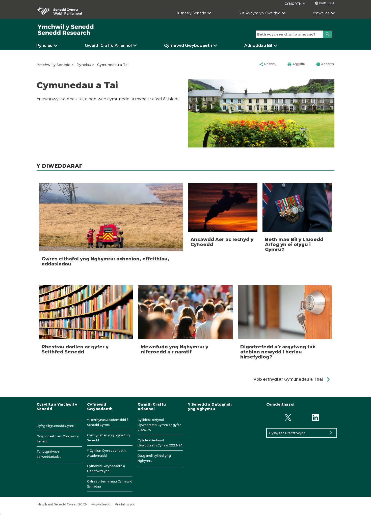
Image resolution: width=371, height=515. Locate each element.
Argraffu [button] (296, 64)
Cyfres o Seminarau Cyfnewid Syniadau (109, 483)
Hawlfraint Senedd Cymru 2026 (62, 504)
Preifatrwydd (125, 504)
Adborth (325, 64)
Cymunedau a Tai (112, 65)
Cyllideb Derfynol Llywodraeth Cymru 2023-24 (160, 442)
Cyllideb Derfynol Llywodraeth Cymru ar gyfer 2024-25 (159, 425)
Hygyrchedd (100, 504)
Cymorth (295, 4)
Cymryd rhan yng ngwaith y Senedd (108, 437)
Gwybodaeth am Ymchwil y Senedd (58, 438)
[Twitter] (288, 417)
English (324, 3)
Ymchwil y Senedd (53, 65)
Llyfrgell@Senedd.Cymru (56, 426)
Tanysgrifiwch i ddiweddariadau (49, 454)
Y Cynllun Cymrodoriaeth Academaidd (106, 453)
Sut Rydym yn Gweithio (259, 13)
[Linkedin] (315, 417)
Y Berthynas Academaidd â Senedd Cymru (107, 422)
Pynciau (44, 45)
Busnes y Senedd (190, 13)
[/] (66, 30)
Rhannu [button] (267, 64)
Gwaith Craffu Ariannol (108, 45)
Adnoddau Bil (258, 45)
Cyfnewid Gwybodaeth (188, 45)
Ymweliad (321, 13)
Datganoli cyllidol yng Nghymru (154, 458)
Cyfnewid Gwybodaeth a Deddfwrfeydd (106, 468)
